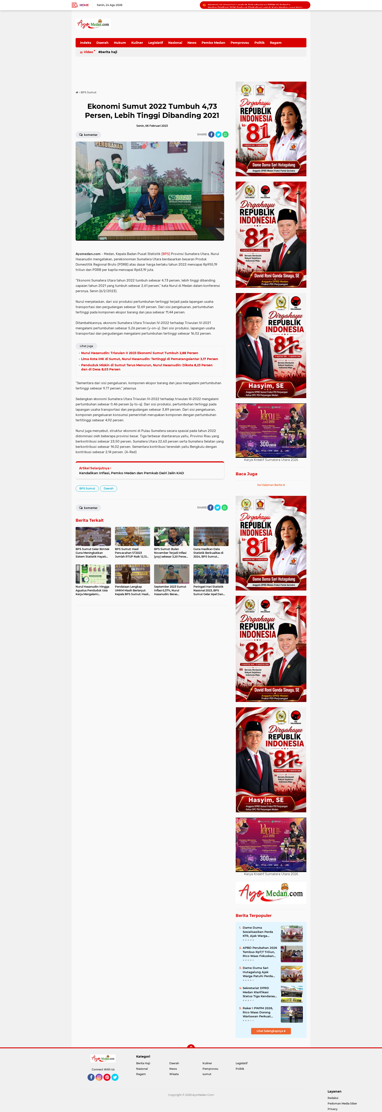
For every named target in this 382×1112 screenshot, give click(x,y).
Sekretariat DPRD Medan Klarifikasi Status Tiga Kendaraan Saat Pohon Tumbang (260, 992)
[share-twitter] (218, 134)
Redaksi (333, 1098)
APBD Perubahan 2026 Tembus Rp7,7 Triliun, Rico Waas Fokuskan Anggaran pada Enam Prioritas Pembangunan (260, 952)
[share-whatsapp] (225, 134)
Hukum (120, 43)
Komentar (90, 134)
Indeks (85, 43)
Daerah (102, 43)
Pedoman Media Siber (342, 1103)
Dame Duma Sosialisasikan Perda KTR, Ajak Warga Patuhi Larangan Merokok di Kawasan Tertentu (258, 932)
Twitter (116, 1083)
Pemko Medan (213, 43)
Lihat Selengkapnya (270, 1031)
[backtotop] (191, 1048)
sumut (206, 1074)
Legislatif (155, 43)
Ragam (276, 43)
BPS (165, 254)
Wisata (174, 1074)
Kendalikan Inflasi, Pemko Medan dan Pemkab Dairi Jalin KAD (131, 473)
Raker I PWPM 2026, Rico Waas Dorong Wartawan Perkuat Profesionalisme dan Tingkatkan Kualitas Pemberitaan (258, 1012)
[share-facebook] (211, 134)
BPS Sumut (87, 488)
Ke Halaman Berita (270, 485)
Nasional (175, 43)
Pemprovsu (240, 43)
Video (88, 52)
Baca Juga (246, 474)
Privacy (333, 1109)
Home (84, 5)
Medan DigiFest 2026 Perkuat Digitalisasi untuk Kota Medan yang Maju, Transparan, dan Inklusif (257, 5)
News (191, 43)
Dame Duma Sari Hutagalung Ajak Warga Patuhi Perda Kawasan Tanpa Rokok (260, 972)
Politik (259, 43)
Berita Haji (109, 52)
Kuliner (137, 43)
